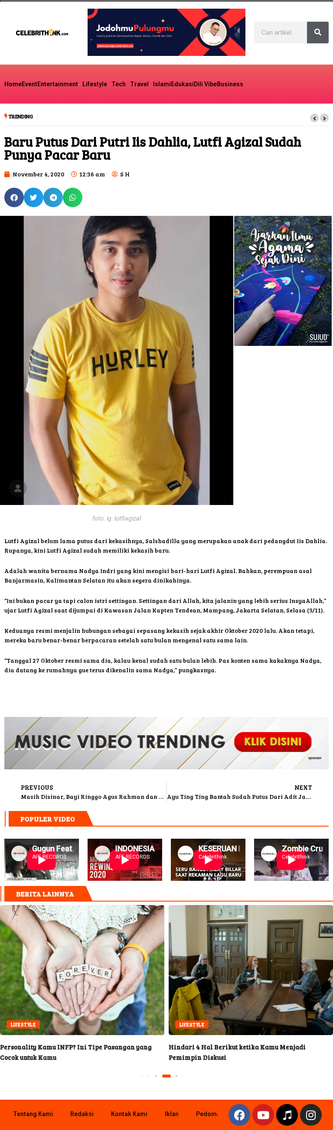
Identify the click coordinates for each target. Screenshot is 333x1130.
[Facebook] (239, 1115)
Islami (162, 84)
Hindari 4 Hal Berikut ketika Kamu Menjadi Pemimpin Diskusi (251, 970)
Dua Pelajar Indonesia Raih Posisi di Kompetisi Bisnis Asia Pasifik (136, 117)
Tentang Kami (33, 1113)
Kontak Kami (129, 1113)
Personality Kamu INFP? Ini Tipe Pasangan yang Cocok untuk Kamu (82, 970)
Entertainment (57, 84)
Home (13, 84)
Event (29, 84)
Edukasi (182, 84)
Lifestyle (94, 84)
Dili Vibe (205, 84)
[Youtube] (263, 1115)
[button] (314, 118)
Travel (139, 84)
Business (230, 84)
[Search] (318, 32)
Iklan (172, 1113)
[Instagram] (311, 1115)
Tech (118, 84)
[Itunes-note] (287, 1115)
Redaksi (82, 1113)
